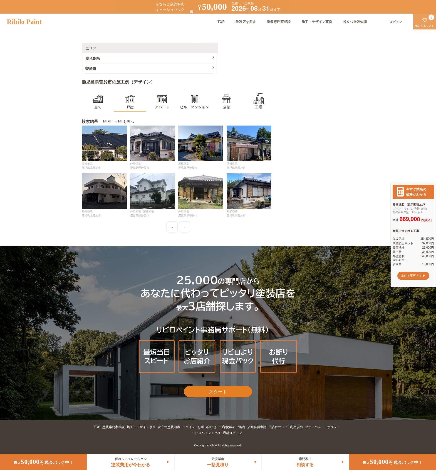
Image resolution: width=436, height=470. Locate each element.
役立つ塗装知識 (355, 21)
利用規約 (296, 426)
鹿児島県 (92, 58)
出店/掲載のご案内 (232, 426)
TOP (221, 21)
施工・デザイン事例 (317, 21)
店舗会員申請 (256, 426)
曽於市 (90, 68)
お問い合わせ (206, 426)
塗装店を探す (245, 21)
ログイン (188, 426)
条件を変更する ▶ (413, 275)
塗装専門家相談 (279, 21)
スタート (218, 391)
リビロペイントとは (206, 432)
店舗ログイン (232, 432)
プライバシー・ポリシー (322, 426)
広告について (278, 426)
